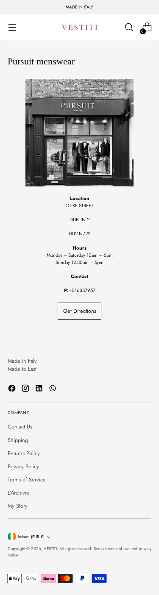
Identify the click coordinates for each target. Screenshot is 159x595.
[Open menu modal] (12, 27)
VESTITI (50, 548)
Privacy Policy (23, 466)
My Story (18, 506)
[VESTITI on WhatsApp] (53, 389)
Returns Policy (24, 453)
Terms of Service (27, 479)
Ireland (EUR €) (31, 537)
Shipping (18, 440)
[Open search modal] (128, 27)
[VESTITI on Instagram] (26, 389)
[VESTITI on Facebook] (13, 389)
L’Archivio (18, 493)
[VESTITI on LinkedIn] (40, 389)
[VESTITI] (79, 27)
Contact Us (20, 427)
